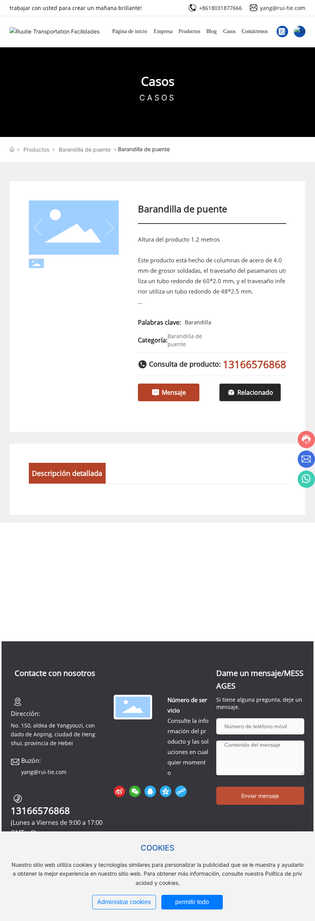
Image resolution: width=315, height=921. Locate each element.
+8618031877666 (220, 8)
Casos (157, 81)
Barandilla (198, 322)
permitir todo (192, 902)
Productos (36, 149)
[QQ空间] (165, 791)
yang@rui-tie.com (282, 8)
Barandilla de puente (85, 149)
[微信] (135, 791)
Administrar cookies (124, 902)
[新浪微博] (119, 791)
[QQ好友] (150, 791)
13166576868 (254, 364)
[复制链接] (181, 791)
